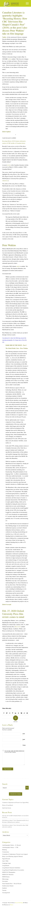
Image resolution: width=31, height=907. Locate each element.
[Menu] (26, 3)
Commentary (5, 852)
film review (18, 626)
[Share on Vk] (21, 713)
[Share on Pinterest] (12, 713)
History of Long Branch (7, 805)
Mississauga (5, 879)
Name (24, 734)
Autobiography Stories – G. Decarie (11, 845)
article (9, 59)
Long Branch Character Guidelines (11, 867)
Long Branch (5, 865)
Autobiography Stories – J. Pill (10, 847)
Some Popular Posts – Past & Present (11, 883)
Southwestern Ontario (7, 886)
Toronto (4, 890)
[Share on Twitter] (6, 713)
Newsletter (5, 881)
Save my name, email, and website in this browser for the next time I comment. (14, 751)
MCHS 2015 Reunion (7, 874)
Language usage (6, 863)
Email (24, 740)
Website (24, 745)
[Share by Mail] (27, 713)
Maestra (11, 904)
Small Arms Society (6, 808)
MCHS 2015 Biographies (8, 872)
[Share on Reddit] (24, 713)
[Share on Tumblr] (18, 713)
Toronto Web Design (19, 902)
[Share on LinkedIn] (15, 713)
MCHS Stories (6, 877)
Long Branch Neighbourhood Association (13, 870)
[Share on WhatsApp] (9, 713)
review (8, 165)
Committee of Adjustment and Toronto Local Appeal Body (15, 802)
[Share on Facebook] (3, 713)
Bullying (4, 849)
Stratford (4, 888)
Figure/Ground (6, 858)
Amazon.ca (5, 180)
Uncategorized (6, 892)
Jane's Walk (5, 861)
